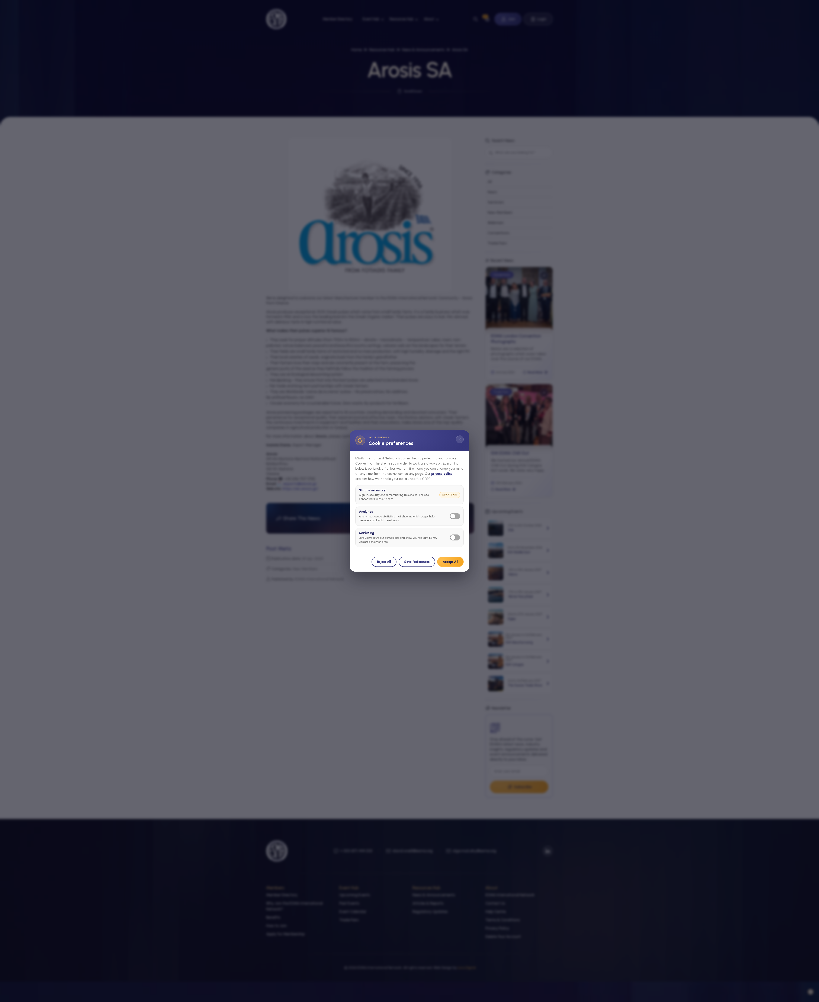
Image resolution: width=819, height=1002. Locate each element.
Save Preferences (417, 562)
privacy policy (442, 474)
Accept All (450, 562)
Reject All (384, 562)
